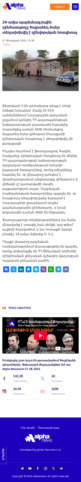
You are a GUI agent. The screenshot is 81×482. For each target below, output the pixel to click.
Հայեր (6, 44)
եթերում (60, 6)
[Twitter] (13, 269)
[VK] (66, 269)
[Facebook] (6, 269)
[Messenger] (28, 269)
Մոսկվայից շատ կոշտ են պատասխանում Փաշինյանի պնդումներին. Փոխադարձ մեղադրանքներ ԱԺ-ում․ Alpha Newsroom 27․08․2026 (39, 365)
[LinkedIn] (21, 269)
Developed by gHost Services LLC (40, 449)
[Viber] (43, 269)
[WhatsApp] (51, 269)
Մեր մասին (28, 427)
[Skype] (36, 269)
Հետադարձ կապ (48, 427)
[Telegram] (58, 269)
